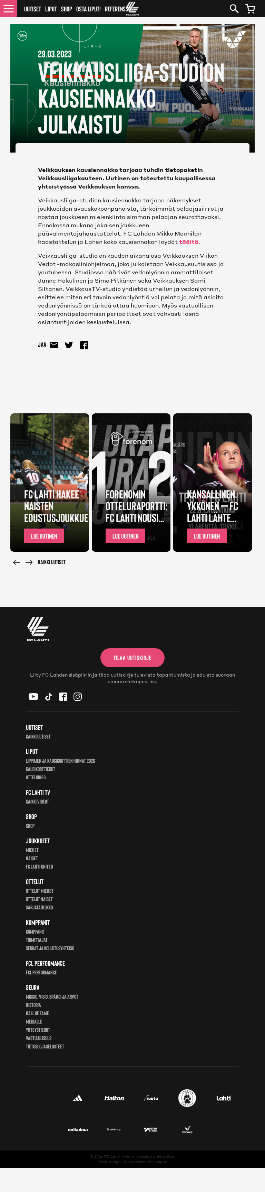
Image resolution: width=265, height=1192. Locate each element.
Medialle (34, 1021)
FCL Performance (41, 972)
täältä (188, 241)
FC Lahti (112, 1156)
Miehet (32, 849)
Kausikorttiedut (40, 768)
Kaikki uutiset (52, 562)
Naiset (32, 858)
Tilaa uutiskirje (132, 657)
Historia (33, 1004)
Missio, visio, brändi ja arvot (52, 996)
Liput (51, 8)
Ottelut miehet (39, 890)
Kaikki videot (37, 801)
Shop (66, 8)
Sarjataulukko (39, 907)
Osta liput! (88, 8)
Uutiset (32, 8)
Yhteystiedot (38, 1029)
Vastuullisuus (38, 1038)
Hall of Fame (37, 1013)
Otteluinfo (36, 777)
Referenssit (118, 8)
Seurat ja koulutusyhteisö (50, 948)
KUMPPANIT (35, 931)
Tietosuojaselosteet (45, 1046)
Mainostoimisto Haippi (145, 1161)
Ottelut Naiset (39, 899)
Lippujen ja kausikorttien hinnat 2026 (60, 760)
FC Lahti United (39, 866)
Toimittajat (37, 939)
